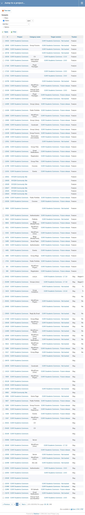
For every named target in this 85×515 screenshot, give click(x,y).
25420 (7, 428)
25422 (7, 276)
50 (47, 504)
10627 (7, 188)
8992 (7, 392)
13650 (7, 120)
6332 (7, 233)
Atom (74, 509)
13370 (7, 129)
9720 (7, 215)
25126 (7, 381)
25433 (7, 296)
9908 (7, 208)
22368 (7, 463)
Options (6, 27)
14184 (7, 110)
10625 (7, 191)
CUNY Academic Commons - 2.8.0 (55, 60)
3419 (7, 291)
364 (7, 266)
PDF (82, 509)
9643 (7, 219)
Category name (35, 37)
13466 (7, 125)
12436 (7, 389)
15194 (7, 90)
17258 (7, 319)
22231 (7, 356)
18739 (7, 53)
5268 (7, 405)
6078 (7, 237)
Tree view (7, 10)
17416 (7, 60)
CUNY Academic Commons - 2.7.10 (55, 276)
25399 (7, 282)
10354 (7, 197)
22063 (7, 473)
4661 (7, 409)
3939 (7, 377)
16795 (7, 81)
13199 (7, 133)
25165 (7, 433)
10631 (7, 177)
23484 (7, 458)
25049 (7, 445)
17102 (7, 71)
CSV (78, 509)
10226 (7, 201)
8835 (7, 223)
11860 (7, 156)
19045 (7, 45)
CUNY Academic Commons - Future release (55, 86)
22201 (7, 468)
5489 (7, 241)
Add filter (5, 24)
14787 (7, 95)
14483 (7, 331)
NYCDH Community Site (19, 177)
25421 (7, 423)
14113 (7, 371)
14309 (7, 104)
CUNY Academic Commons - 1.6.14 (55, 291)
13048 (7, 137)
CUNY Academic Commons (19, 41)
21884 (7, 489)
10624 (7, 194)
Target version (56, 37)
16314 (7, 86)
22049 (7, 478)
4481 (7, 250)
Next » (24, 504)
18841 (7, 49)
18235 (7, 366)
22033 (7, 483)
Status (7, 20)
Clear (14, 32)
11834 (7, 161)
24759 (7, 450)
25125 (7, 385)
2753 (7, 261)
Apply (6, 32)
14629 (7, 326)
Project (19, 37)
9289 (7, 348)
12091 (7, 147)
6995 (7, 396)
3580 (7, 256)
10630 (7, 180)
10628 (7, 184)
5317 (7, 352)
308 (7, 271)
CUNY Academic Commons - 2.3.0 (55, 56)
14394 (7, 98)
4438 (7, 414)
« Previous (6, 504)
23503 (7, 313)
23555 (7, 454)
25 (45, 504)
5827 (7, 401)
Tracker (74, 37)
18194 (7, 56)
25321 (7, 301)
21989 (7, 486)
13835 (7, 115)
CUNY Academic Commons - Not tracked (55, 41)
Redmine (36, 513)
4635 (7, 245)
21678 (7, 493)
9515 (7, 344)
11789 (7, 166)
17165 (7, 66)
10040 (7, 335)
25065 (7, 440)
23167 (7, 286)
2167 (7, 418)
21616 (7, 497)
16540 (7, 322)
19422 (7, 41)
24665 (7, 306)
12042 (7, 151)
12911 (7, 141)
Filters (6, 18)
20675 (7, 360)
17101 (7, 76)
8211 (7, 227)
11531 (7, 171)
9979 (7, 339)
